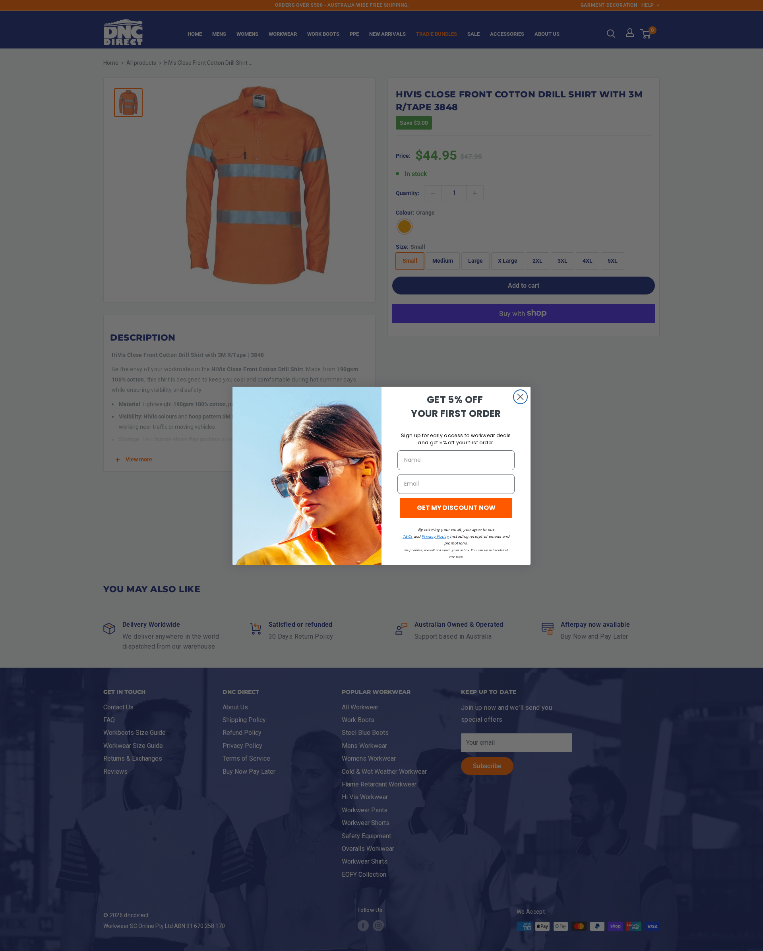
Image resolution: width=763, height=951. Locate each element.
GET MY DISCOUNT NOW (456, 507)
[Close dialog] (520, 397)
